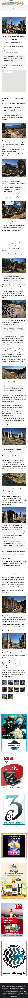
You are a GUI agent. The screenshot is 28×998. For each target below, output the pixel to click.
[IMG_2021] (4, 696)
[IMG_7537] (16, 689)
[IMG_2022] (10, 689)
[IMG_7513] (16, 682)
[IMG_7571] (22, 682)
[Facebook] (12, 709)
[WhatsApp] (16, 709)
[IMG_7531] (4, 689)
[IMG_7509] (10, 696)
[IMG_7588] (10, 682)
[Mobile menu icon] (26, 3)
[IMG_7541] (22, 689)
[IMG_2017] (4, 682)
